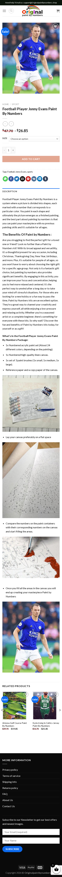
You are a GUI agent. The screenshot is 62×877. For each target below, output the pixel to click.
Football (11, 171)
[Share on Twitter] (16, 179)
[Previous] (2, 716)
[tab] (31, 191)
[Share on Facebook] (11, 179)
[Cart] (58, 10)
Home (5, 104)
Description (9, 191)
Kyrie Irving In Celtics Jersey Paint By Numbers (46, 724)
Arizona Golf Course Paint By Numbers (14, 724)
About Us (7, 800)
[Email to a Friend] (22, 179)
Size (4, 138)
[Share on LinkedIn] (39, 179)
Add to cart (31, 158)
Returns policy (10, 787)
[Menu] (4, 11)
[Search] (11, 10)
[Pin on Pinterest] (28, 179)
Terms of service (11, 775)
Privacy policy (10, 769)
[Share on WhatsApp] (5, 179)
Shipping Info (9, 781)
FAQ (4, 793)
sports (30, 171)
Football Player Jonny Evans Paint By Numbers (27, 199)
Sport (15, 104)
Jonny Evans (20, 171)
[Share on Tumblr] (45, 179)
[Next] (59, 716)
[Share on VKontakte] (34, 179)
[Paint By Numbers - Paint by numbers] (32, 10)
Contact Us (8, 806)
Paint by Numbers (38, 234)
